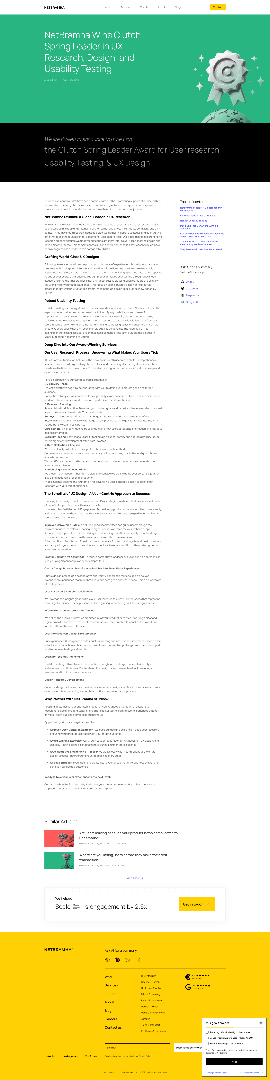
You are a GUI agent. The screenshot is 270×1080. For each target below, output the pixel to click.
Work (108, 7)
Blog (108, 1010)
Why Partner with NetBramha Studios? (201, 249)
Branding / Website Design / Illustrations (230, 1032)
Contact (218, 7)
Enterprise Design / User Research (227, 1043)
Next (234, 1061)
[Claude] (117, 960)
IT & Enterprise (148, 975)
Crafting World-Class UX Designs (198, 215)
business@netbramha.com (251, 1073)
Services (125, 7)
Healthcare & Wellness (152, 988)
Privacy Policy (145, 1056)
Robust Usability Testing (193, 220)
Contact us (113, 1027)
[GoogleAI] (137, 960)
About (161, 7)
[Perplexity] (127, 960)
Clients (144, 7)
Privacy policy (109, 1072)
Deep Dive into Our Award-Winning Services (199, 227)
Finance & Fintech (150, 981)
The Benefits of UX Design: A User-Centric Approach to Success (199, 243)
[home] (54, 7)
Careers (111, 1019)
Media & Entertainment (153, 1012)
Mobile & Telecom (150, 1006)
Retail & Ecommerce (151, 1000)
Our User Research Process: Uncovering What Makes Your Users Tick (202, 235)
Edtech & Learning (150, 994)
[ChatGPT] (107, 960)
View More (133, 878)
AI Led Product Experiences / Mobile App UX (231, 1038)
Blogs (178, 7)
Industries (112, 993)
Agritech (145, 1018)
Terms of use (127, 1072)
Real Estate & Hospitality (153, 1031)
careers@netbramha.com (216, 1073)
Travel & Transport (150, 1024)
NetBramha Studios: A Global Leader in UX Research (201, 209)
